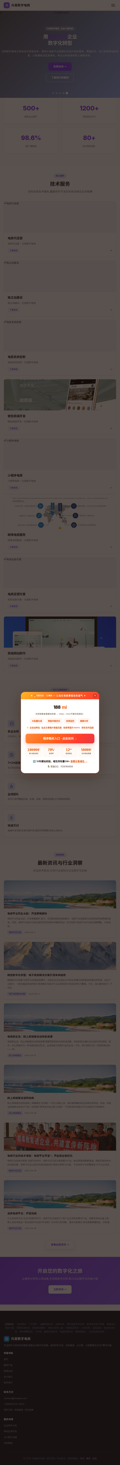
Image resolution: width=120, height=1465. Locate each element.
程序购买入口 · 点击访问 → (60, 738)
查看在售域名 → (78, 761)
